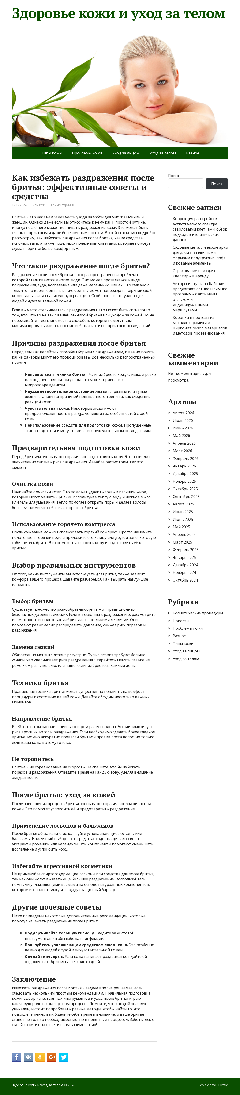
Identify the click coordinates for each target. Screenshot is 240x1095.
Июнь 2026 (183, 428)
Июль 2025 (183, 511)
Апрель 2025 (184, 534)
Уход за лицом (125, 153)
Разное (192, 153)
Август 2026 (183, 412)
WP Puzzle (220, 1085)
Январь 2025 (184, 557)
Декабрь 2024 (185, 564)
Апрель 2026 (184, 443)
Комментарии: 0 (62, 205)
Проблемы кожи (87, 153)
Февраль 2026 (186, 458)
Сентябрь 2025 (186, 496)
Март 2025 (182, 542)
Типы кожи (51, 153)
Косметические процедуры (198, 613)
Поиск (173, 175)
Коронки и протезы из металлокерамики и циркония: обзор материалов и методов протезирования (200, 325)
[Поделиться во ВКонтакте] (28, 1057)
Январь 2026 (184, 466)
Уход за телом (163, 153)
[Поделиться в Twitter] (63, 1057)
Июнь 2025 (183, 519)
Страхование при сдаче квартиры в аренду (194, 273)
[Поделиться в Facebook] (16, 1057)
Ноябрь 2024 (184, 572)
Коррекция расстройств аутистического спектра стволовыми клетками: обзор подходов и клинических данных (200, 229)
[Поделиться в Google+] (51, 1057)
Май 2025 (181, 526)
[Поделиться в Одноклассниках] (40, 1057)
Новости (181, 620)
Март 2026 (182, 450)
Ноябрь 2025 (184, 481)
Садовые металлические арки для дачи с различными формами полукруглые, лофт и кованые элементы (200, 255)
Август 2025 (183, 504)
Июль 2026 (183, 420)
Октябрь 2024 (185, 580)
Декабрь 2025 (185, 473)
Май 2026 (181, 435)
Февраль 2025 (186, 549)
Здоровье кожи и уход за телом (118, 13)
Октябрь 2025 (185, 488)
